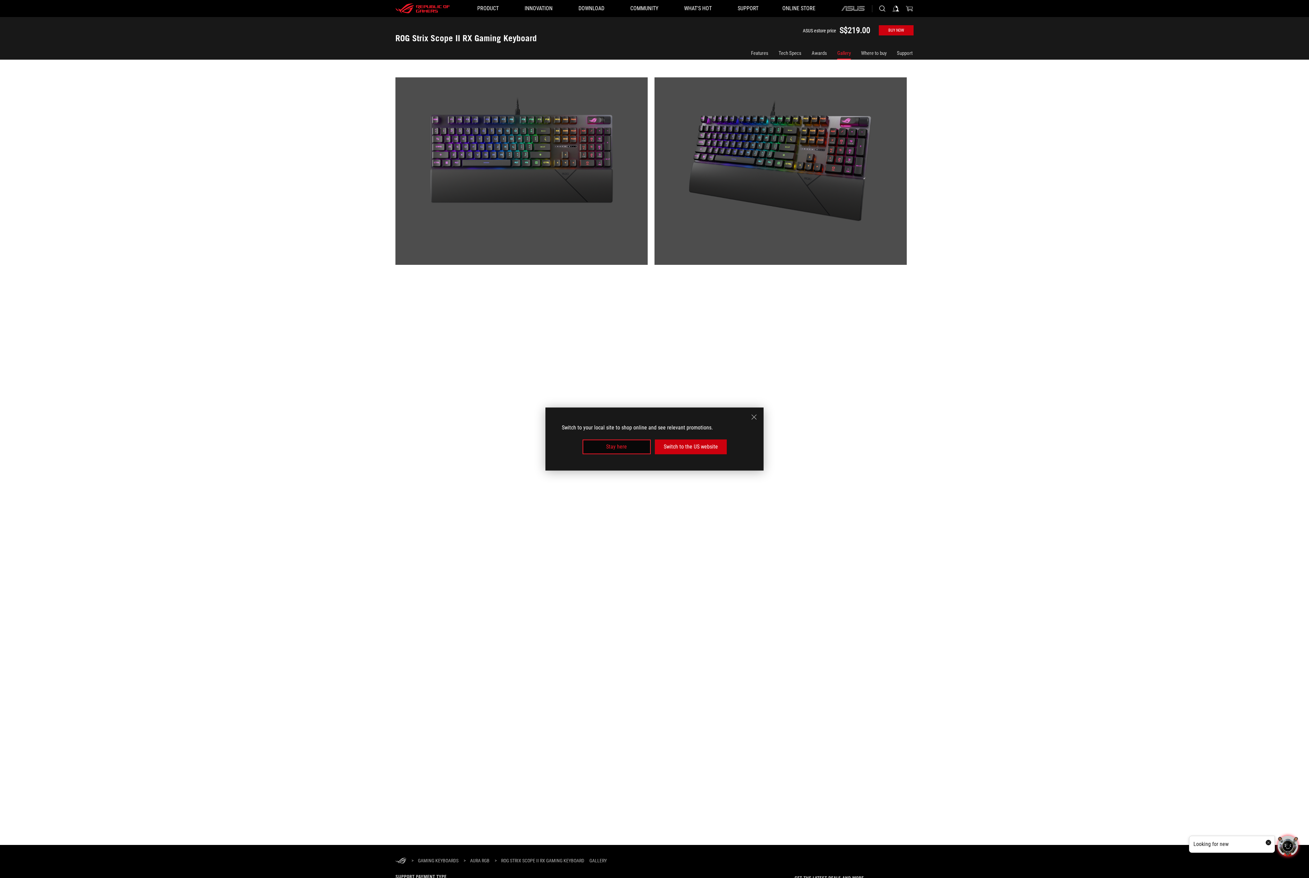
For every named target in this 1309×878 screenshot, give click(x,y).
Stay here (616, 446)
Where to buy (874, 53)
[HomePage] (400, 861)
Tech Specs (790, 53)
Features (759, 53)
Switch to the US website (691, 446)
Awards (819, 53)
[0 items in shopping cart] (909, 8)
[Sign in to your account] (896, 8)
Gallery (844, 53)
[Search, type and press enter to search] (882, 8)
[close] (754, 417)
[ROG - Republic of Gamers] (422, 8)
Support (905, 53)
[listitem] (524, 174)
